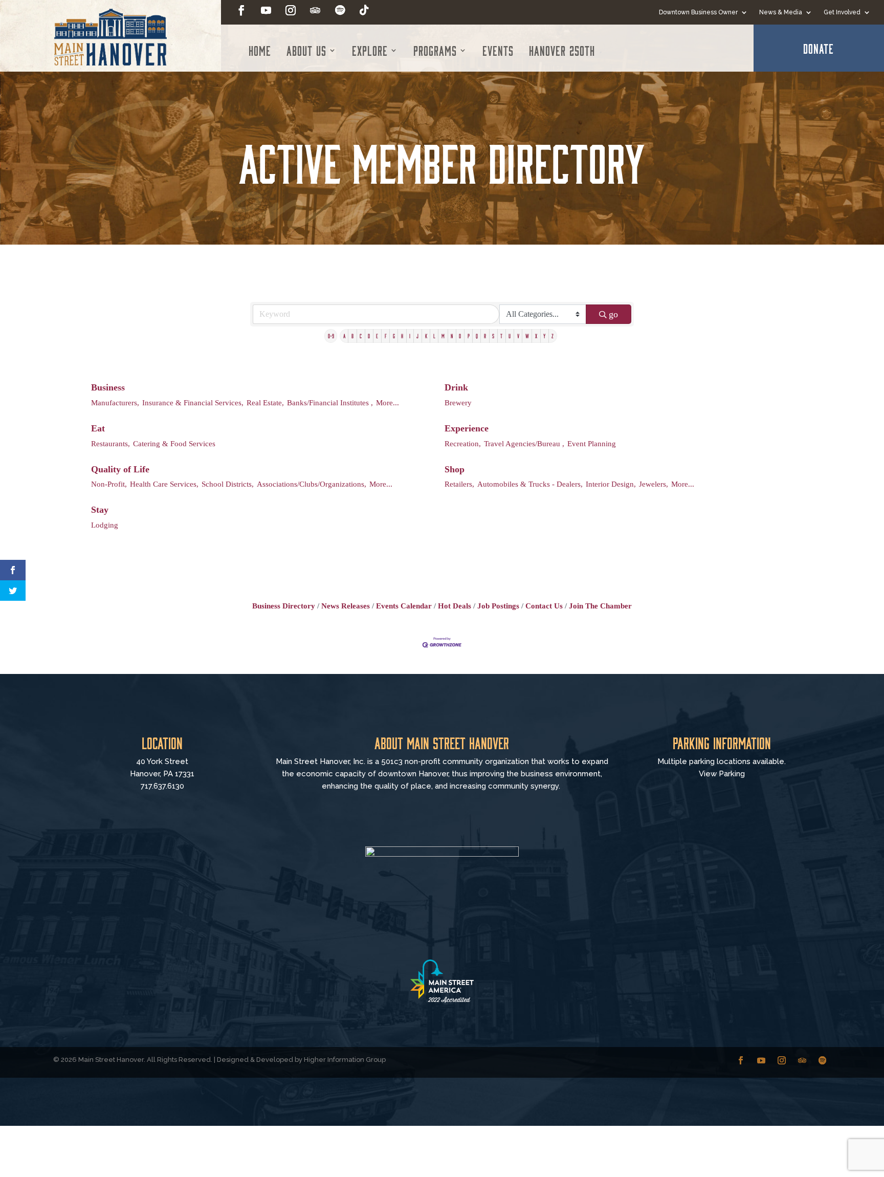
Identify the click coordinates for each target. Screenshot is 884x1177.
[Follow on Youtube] (266, 10)
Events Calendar (404, 605)
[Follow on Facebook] (241, 10)
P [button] (469, 336)
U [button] (510, 336)
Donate (818, 48)
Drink (456, 387)
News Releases (345, 605)
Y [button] (544, 336)
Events (498, 50)
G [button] (394, 336)
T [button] (501, 336)
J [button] (417, 336)
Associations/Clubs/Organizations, (311, 483)
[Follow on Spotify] (339, 10)
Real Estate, (265, 402)
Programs (435, 50)
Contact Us (544, 605)
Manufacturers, (115, 402)
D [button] (369, 336)
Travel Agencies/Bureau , (524, 443)
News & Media (780, 12)
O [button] (460, 336)
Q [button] (477, 336)
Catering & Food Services (174, 443)
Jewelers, (653, 483)
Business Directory (283, 605)
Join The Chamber (600, 605)
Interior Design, (611, 483)
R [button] (485, 336)
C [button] (361, 336)
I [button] (409, 336)
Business (108, 387)
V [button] (518, 336)
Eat (98, 428)
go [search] (613, 314)
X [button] (536, 336)
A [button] (344, 336)
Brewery (458, 402)
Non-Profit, (109, 483)
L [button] (434, 336)
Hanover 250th (562, 50)
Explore (370, 50)
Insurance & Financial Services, (193, 402)
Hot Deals (454, 605)
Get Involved (842, 12)
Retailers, (459, 483)
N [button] (452, 336)
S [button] (493, 336)
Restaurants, (110, 443)
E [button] (377, 336)
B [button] (352, 336)
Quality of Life (120, 469)
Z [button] (552, 336)
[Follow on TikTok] (364, 10)
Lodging (104, 524)
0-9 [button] (331, 336)
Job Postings (498, 605)
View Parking (722, 773)
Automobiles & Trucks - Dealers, (530, 483)
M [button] (443, 336)
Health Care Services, (164, 483)
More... (387, 402)
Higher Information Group (345, 1059)
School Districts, (228, 483)
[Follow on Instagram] (290, 10)
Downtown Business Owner (698, 12)
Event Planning (591, 443)
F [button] (386, 336)
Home (260, 50)
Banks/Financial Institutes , (330, 402)
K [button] (426, 336)
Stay (99, 510)
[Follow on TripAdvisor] (315, 10)
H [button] (402, 336)
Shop (455, 469)
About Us (306, 50)
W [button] (527, 336)
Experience (467, 428)
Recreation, (463, 443)
